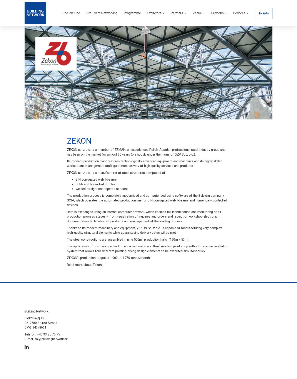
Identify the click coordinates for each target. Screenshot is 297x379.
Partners (177, 13)
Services (239, 13)
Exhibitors (154, 13)
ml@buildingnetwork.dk (51, 339)
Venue (198, 13)
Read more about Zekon (84, 265)
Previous (218, 13)
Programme (132, 13)
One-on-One (71, 13)
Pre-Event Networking (102, 13)
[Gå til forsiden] (35, 12)
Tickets (264, 13)
